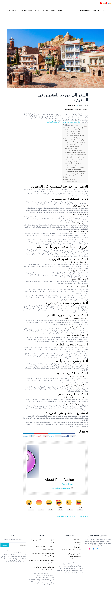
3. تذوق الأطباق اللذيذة (75, 146)
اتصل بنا (77, 542)
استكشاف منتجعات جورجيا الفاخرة (76, 152)
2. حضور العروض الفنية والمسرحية (78, 173)
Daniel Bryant (72, 105)
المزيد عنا (77, 547)
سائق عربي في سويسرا (14, 558)
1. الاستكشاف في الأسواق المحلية (77, 142)
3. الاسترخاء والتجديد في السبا (77, 157)
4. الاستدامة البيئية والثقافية (76, 137)
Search (4, 545)
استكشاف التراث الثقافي (74, 169)
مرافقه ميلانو (41, 582)
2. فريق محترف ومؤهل (75, 133)
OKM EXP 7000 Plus (10, 554)
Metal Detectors (73, 566)
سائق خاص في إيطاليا (70, 568)
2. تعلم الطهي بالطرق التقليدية (77, 144)
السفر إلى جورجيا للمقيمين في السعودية (75, 128)
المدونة (78, 544)
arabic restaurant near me (13, 561)
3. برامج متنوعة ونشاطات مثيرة (77, 135)
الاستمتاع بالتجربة (72, 148)
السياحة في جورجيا (61, 516)
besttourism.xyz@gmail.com (61, 488)
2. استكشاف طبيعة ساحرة (76, 156)
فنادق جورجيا (76, 559)
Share (66, 177)
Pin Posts (77, 540)
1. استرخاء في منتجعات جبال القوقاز (78, 154)
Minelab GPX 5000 (34, 579)
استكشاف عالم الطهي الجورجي (75, 141)
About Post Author (70, 179)
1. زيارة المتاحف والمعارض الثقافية (77, 171)
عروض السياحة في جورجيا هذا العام (74, 139)
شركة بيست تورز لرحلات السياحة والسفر (91, 10)
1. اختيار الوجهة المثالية (74, 131)
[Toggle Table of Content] (84, 125)
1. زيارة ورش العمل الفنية (75, 165)
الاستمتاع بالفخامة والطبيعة (75, 159)
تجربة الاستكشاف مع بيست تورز (75, 129)
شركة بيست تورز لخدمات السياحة (70, 549)
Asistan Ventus (50, 581)
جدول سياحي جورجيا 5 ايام (70, 570)
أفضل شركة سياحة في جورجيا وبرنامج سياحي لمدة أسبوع (63, 122)
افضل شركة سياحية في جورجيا (73, 150)
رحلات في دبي (75, 565)
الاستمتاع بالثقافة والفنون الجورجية (77, 175)
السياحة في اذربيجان (74, 554)
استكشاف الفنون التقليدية (74, 163)
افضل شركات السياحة (71, 162)
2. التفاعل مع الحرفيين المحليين (77, 167)
